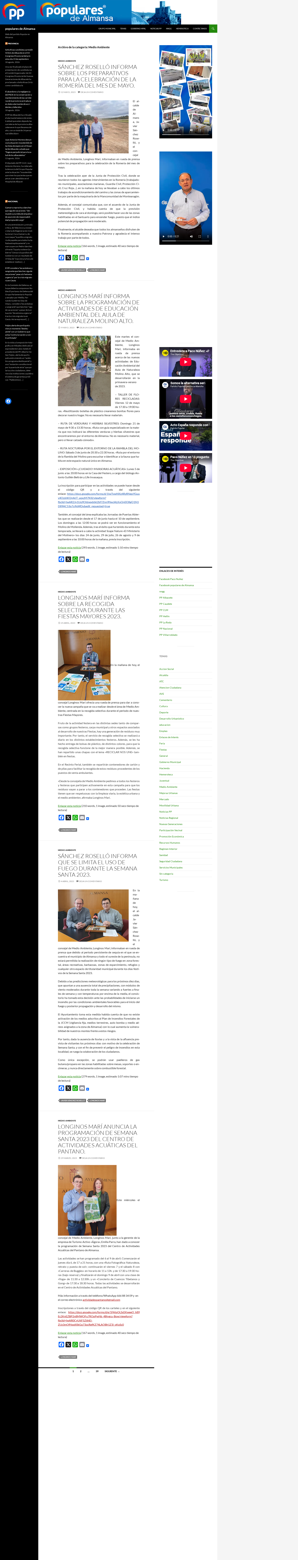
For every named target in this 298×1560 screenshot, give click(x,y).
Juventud (164, 780)
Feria (162, 743)
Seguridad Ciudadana (170, 861)
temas (123, 28)
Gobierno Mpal (138, 28)
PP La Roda (165, 622)
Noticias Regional (168, 817)
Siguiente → (112, 1371)
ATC (161, 681)
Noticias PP (156, 28)
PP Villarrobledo (168, 634)
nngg (169, 28)
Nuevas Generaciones (170, 824)
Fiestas (163, 749)
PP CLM (163, 610)
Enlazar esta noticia (69, 245)
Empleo (163, 731)
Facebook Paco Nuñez (171, 579)
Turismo (163, 879)
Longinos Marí (97, 270)
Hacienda (164, 768)
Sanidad (163, 855)
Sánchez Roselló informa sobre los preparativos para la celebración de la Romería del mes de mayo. (97, 76)
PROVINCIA (13, 43)
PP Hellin (164, 616)
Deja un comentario (92, 92)
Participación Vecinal (170, 830)
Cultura (163, 706)
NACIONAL (13, 201)
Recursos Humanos (169, 842)
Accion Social (166, 668)
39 (97, 1371)
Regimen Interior (168, 848)
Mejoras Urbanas (168, 793)
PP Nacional (166, 628)
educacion (164, 724)
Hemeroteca (182, 28)
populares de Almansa (20, 29)
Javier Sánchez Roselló (73, 270)
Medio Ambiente (67, 61)
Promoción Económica (171, 836)
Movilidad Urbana (169, 805)
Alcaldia (163, 675)
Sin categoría (166, 873)
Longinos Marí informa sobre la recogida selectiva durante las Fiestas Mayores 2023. (94, 607)
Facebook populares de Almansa (176, 585)
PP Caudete (165, 603)
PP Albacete (165, 597)
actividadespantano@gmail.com (101, 1299)
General (163, 755)
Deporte (163, 712)
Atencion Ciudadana (170, 687)
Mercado (164, 799)
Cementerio (165, 699)
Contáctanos (200, 28)
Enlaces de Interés (168, 737)
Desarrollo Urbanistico (171, 718)
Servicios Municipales (171, 867)
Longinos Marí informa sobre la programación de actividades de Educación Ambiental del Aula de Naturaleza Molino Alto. (99, 308)
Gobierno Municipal (170, 762)
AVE (161, 693)
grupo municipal (107, 28)
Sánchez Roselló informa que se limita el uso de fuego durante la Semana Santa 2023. (97, 865)
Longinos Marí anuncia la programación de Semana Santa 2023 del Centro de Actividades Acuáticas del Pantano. (98, 1139)
